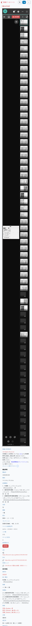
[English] (24, 2)
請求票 (5, 546)
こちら (20, 454)
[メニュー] (29, 2)
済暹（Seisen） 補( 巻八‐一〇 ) (11, 612)
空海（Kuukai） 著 (7, 608)
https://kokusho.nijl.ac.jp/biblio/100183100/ (14, 555)
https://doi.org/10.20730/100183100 (16, 560)
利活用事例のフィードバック (19, 462)
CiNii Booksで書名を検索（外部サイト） (16, 565)
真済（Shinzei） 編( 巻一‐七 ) (10, 610)
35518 (4, 574)
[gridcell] (8, 2)
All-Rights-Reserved (8, 452)
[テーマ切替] (20, 2)
